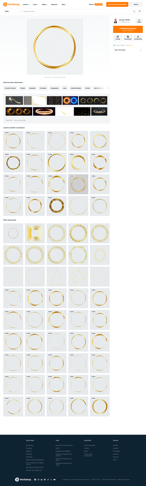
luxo (64, 88)
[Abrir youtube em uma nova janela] (54, 479)
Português (116, 451)
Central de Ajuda (89, 445)
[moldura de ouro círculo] (13, 163)
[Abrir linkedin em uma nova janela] (41, 479)
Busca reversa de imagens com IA (35, 463)
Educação (29, 457)
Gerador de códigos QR (34, 470)
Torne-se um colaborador (88, 455)
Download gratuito (128, 29)
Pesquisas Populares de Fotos (64, 459)
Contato (86, 448)
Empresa (29, 454)
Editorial (54, 4)
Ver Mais (99, 111)
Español (115, 448)
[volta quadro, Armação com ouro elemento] (100, 141)
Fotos (35, 4)
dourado (32, 88)
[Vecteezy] (11, 4)
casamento (55, 88)
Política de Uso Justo (123, 479)
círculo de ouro (10, 88)
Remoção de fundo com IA (35, 467)
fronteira (43, 88)
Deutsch (116, 454)
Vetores (25, 4)
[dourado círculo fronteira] (78, 141)
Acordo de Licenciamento (64, 445)
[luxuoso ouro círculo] (100, 206)
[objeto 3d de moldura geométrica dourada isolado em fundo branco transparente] (78, 184)
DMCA (58, 448)
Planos (91, 4)
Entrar (136, 4)
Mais (63, 4)
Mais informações (120, 50)
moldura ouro (99, 88)
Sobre (86, 451)
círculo (22, 88)
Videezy (28, 451)
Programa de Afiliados (63, 451)
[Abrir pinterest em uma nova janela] (45, 479)
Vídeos (44, 4)
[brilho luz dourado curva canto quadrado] (35, 233)
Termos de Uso (96, 479)
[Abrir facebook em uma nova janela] (35, 479)
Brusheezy (29, 445)
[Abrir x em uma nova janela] (51, 479)
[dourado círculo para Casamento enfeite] (35, 406)
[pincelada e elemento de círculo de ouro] (78, 163)
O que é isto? (129, 45)
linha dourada (76, 88)
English (115, 445)
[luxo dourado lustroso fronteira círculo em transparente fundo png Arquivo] (13, 233)
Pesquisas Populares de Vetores (64, 455)
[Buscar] (134, 11)
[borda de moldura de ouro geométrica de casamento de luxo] (78, 206)
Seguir (139, 22)
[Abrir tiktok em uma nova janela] (48, 479)
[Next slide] (106, 88)
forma (87, 88)
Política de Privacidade (108, 479)
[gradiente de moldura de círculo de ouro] (57, 163)
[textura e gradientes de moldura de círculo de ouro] (57, 141)
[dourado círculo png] (13, 141)
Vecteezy (29, 448)
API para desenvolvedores (35, 460)
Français (116, 457)
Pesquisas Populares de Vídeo (64, 464)
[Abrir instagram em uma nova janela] (38, 479)
